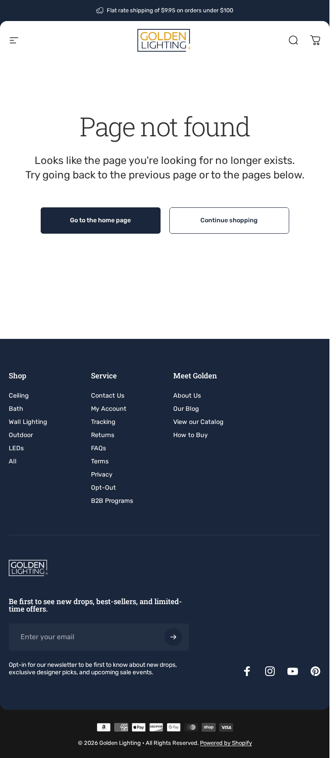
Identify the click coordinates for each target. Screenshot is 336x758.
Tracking (103, 422)
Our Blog (186, 409)
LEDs (16, 448)
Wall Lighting (28, 422)
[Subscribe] (173, 637)
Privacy (101, 474)
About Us (187, 395)
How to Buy (190, 435)
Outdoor (21, 435)
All (13, 461)
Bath (16, 409)
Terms (99, 461)
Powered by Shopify (226, 743)
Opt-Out (103, 487)
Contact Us (107, 395)
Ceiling (19, 395)
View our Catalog (198, 422)
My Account (108, 409)
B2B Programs (112, 501)
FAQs (98, 448)
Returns (102, 435)
